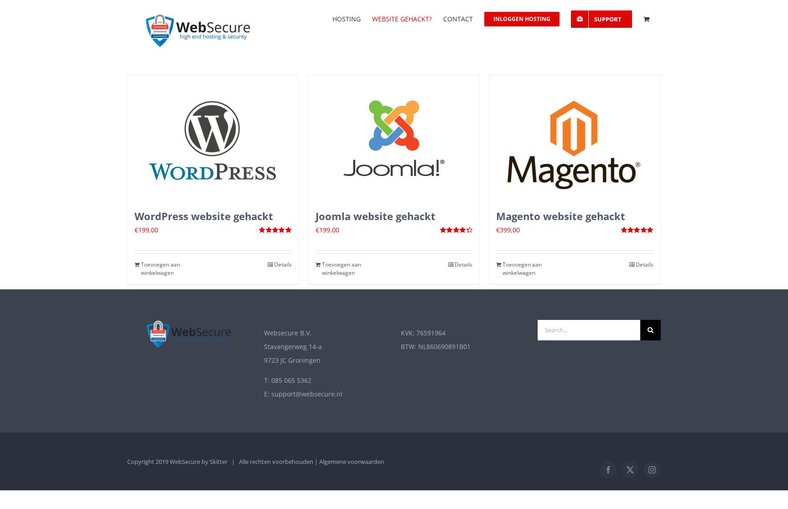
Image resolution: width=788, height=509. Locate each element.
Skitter (219, 462)
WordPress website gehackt (204, 216)
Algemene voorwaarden (351, 462)
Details (283, 264)
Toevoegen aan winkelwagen (160, 269)
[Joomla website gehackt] (394, 138)
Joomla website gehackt (375, 216)
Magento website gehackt (560, 216)
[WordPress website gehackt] (213, 138)
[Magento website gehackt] (574, 138)
